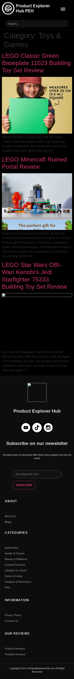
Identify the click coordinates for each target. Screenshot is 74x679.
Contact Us (11, 620)
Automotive (11, 547)
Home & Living (13, 576)
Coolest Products (15, 564)
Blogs (8, 521)
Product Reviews (15, 648)
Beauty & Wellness (16, 559)
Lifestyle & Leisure (16, 570)
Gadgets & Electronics (18, 581)
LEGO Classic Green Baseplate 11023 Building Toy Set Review (36, 63)
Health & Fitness (14, 553)
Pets (7, 587)
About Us (10, 516)
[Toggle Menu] (63, 9)
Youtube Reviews (15, 654)
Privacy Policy (13, 615)
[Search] (63, 23)
